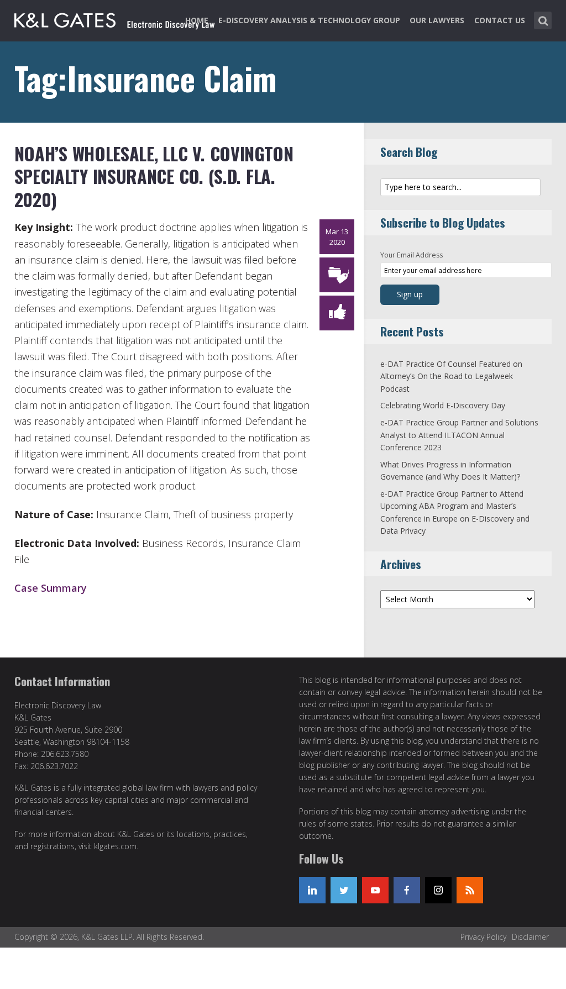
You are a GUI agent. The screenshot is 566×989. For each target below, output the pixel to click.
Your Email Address (411, 255)
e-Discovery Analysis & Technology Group (309, 20)
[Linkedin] (312, 890)
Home (196, 20)
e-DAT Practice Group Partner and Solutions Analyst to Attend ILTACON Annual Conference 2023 (459, 435)
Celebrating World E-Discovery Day (442, 405)
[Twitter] (344, 890)
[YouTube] (375, 890)
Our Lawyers (437, 20)
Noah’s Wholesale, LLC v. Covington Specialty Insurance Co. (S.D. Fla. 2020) (154, 176)
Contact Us (499, 20)
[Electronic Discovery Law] (115, 18)
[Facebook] (407, 890)
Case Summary (50, 588)
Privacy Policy (483, 937)
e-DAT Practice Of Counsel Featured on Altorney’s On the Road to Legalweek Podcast (451, 376)
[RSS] (470, 890)
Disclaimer (530, 937)
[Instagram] (438, 890)
